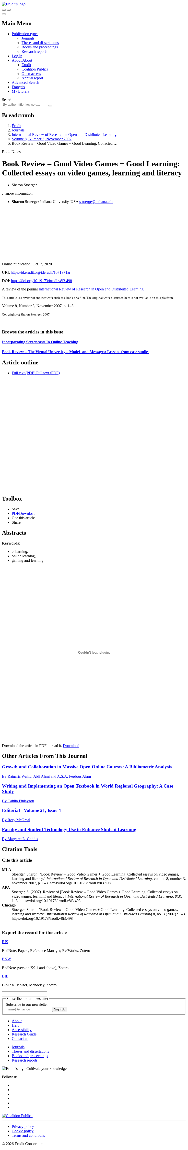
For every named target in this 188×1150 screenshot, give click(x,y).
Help (15, 1025)
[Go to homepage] (13, 4)
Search (7, 100)
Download (71, 746)
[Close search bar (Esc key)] (9, 10)
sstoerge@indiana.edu (96, 202)
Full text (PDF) (23, 373)
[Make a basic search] (4, 10)
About (27, 60)
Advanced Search (25, 82)
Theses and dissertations (40, 43)
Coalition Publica (35, 69)
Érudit (26, 65)
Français (18, 87)
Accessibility (22, 1030)
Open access (31, 74)
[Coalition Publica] (17, 1116)
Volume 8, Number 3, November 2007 (41, 139)
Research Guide (24, 1034)
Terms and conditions (28, 1135)
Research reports (34, 51)
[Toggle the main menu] (4, 14)
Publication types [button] (25, 34)
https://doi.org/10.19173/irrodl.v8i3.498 (41, 281)
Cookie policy (23, 1131)
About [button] (17, 60)
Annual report (32, 78)
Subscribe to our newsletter (27, 1004)
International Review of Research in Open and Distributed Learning (64, 134)
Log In (17, 56)
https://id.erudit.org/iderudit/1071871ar (40, 272)
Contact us (20, 1038)
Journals (28, 38)
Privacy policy (23, 1126)
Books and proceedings (40, 47)
